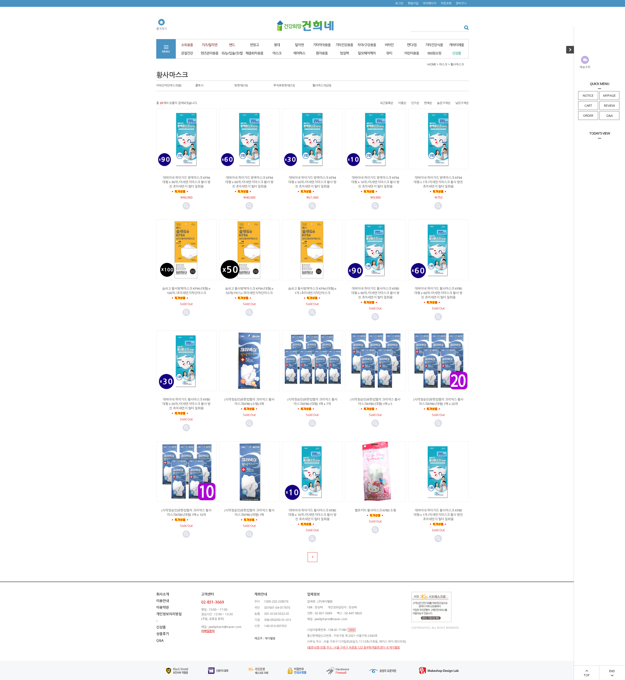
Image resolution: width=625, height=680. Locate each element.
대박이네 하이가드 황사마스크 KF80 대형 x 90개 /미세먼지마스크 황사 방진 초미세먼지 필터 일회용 (375, 292)
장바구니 (461, 3)
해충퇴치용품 (254, 53)
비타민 (389, 44)
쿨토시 (199, 85)
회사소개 (162, 594)
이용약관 (162, 607)
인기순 (415, 103)
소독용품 (187, 44)
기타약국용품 (322, 44)
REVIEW (609, 105)
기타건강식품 (434, 44)
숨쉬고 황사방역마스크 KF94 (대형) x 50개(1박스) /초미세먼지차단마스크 (249, 290)
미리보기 (186, 206)
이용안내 (162, 600)
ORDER (588, 115)
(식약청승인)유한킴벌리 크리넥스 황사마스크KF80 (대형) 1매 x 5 (375, 401)
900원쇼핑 (434, 53)
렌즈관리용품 (209, 53)
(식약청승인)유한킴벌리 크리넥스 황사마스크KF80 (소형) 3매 (249, 401)
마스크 (276, 53)
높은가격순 (443, 103)
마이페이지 (429, 3)
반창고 (254, 44)
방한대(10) (241, 85)
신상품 (456, 53)
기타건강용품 (344, 44)
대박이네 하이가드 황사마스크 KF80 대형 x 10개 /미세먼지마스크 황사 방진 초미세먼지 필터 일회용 (312, 514)
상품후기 (162, 633)
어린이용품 (411, 53)
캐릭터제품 (456, 44)
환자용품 (322, 53)
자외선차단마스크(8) (168, 85)
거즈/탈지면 (209, 44)
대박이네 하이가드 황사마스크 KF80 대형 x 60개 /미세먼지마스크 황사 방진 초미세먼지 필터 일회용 (438, 292)
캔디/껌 (412, 44)
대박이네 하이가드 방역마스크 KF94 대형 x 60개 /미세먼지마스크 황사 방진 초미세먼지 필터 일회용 (249, 182)
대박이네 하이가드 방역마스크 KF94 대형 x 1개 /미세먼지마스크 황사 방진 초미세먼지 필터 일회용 (438, 182)
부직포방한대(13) (284, 85)
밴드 (232, 44)
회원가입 (413, 3)
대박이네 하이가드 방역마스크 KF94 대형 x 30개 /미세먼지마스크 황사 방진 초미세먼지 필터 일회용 (312, 182)
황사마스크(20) (321, 85)
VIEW (351, 630)
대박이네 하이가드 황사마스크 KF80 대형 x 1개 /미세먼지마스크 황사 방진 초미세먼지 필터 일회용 (438, 514)
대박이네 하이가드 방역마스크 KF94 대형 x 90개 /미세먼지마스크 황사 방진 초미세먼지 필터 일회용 (186, 182)
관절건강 (187, 53)
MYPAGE (609, 95)
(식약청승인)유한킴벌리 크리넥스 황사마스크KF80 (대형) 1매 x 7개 (312, 401)
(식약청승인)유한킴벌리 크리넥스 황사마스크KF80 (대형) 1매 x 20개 (438, 401)
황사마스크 (457, 64)
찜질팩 (344, 53)
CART (588, 105)
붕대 (277, 44)
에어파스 (299, 53)
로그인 (399, 3)
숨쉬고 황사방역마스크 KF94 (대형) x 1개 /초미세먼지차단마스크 (312, 290)
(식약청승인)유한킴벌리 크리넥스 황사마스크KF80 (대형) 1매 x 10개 (186, 512)
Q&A (609, 115)
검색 (465, 27)
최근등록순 (386, 103)
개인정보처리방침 (169, 614)
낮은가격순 (462, 103)
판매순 (428, 103)
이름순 (402, 103)
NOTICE (588, 95)
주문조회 (446, 3)
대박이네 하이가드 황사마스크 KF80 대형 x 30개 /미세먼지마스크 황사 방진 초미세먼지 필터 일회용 (186, 403)
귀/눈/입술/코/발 (232, 53)
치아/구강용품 (366, 44)
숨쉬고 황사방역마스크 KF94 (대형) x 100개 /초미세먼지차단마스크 (186, 290)
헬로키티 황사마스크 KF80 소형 (375, 510)
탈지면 (299, 44)
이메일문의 (208, 631)
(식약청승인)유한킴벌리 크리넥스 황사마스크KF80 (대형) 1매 (249, 512)
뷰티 (389, 53)
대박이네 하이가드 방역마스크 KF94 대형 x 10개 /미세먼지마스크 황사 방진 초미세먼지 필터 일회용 (375, 182)
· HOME (431, 64)
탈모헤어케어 (366, 53)
